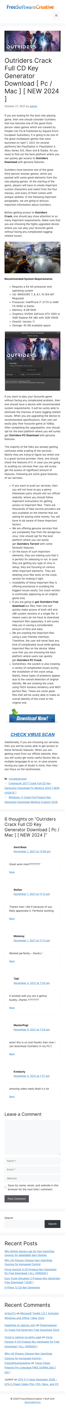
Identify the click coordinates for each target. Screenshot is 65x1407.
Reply (12, 872)
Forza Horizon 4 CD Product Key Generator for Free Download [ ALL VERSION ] (32, 1342)
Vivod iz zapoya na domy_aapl (23, 1337)
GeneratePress (32, 1402)
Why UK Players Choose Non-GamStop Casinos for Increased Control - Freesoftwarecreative (28, 1358)
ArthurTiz (10, 1313)
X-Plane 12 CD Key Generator (22, 1287)
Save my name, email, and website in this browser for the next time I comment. (33, 1187)
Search (9, 1217)
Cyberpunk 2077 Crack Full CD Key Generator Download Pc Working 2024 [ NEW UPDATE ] (32, 788)
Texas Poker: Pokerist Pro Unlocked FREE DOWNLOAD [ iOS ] (30, 1368)
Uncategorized (17, 778)
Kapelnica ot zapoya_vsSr (20, 1325)
